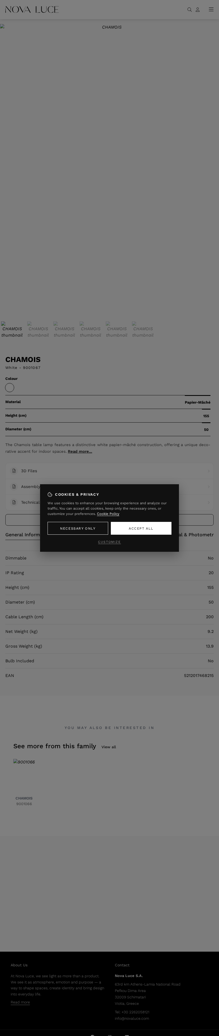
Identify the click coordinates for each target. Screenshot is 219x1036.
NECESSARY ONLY (77, 528)
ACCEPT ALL (141, 528)
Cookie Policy (108, 514)
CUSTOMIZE (109, 542)
